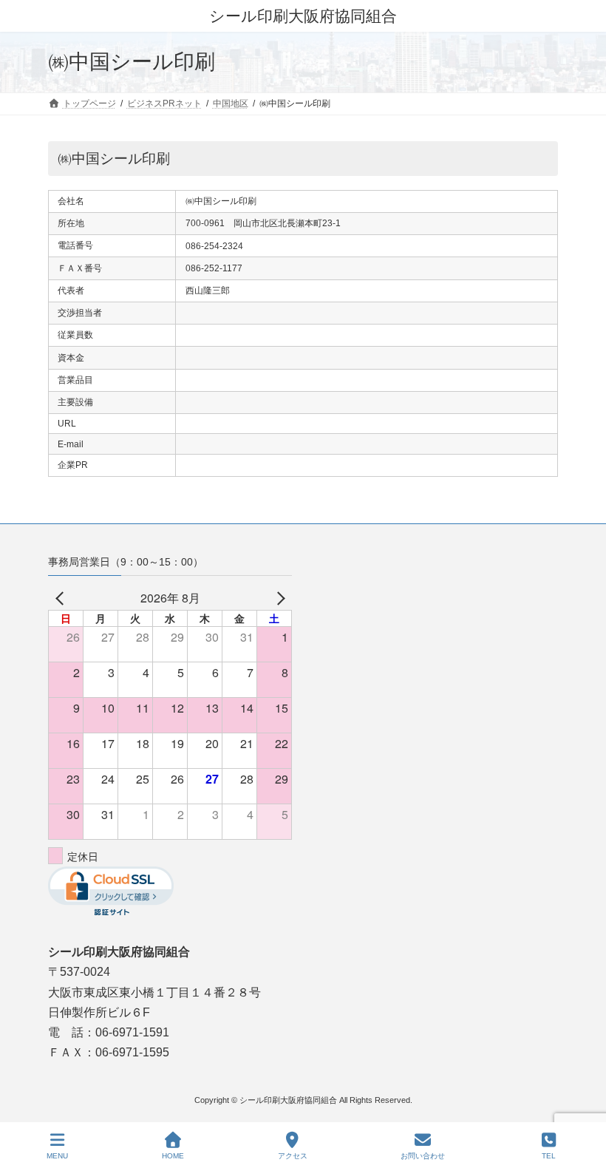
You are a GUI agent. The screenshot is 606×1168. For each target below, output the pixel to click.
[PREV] (62, 598)
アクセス (292, 1156)
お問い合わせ (423, 1156)
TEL (549, 1156)
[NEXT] (278, 598)
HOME (173, 1156)
